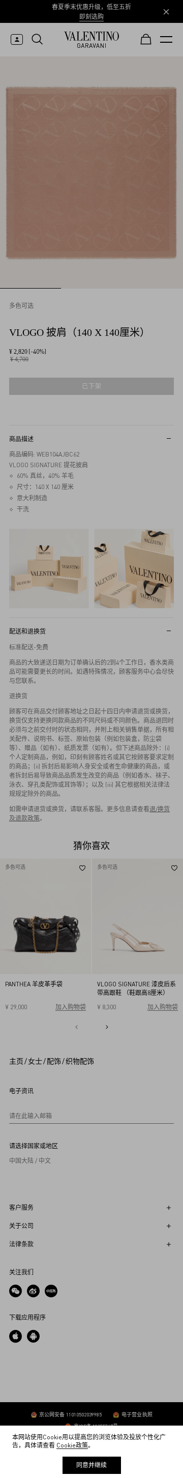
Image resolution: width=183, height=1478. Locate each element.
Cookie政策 (72, 1445)
